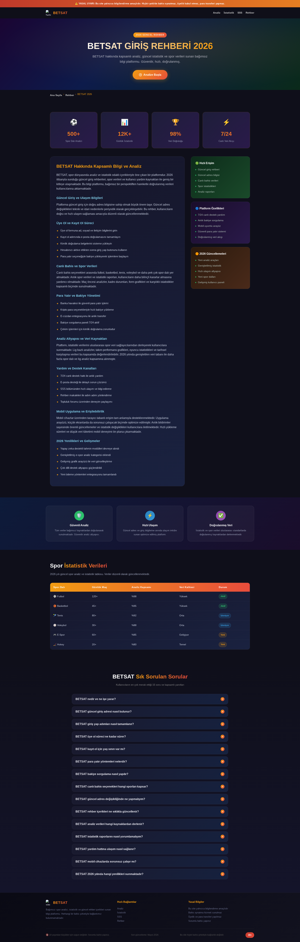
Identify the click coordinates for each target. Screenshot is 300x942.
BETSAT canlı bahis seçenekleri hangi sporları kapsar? (150, 786)
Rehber (250, 12)
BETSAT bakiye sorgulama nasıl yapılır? (150, 774)
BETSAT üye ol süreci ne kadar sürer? (150, 736)
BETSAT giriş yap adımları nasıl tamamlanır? (150, 724)
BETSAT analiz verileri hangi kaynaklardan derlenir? (150, 824)
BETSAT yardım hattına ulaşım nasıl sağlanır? (150, 849)
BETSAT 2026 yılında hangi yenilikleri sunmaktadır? (150, 874)
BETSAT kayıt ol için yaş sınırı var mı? (150, 749)
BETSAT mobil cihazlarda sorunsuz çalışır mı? (150, 861)
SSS (240, 12)
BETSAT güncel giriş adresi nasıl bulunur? (150, 711)
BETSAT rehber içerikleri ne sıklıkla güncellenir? (150, 811)
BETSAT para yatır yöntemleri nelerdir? (150, 761)
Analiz (216, 12)
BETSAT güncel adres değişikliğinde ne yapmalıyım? (150, 799)
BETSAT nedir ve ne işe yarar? (150, 699)
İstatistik (229, 12)
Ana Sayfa (56, 95)
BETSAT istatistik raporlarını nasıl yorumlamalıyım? (150, 836)
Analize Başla (152, 74)
